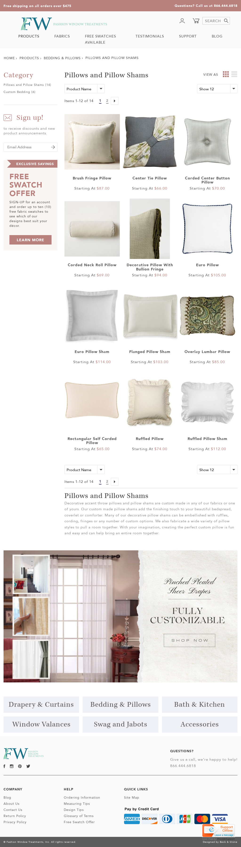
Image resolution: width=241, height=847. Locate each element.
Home (9, 58)
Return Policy (15, 815)
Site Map (131, 797)
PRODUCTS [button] (28, 36)
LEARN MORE (30, 240)
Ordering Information (82, 797)
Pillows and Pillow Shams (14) (27, 84)
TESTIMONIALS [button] (150, 36)
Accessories (200, 724)
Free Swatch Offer (79, 822)
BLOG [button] (217, 36)
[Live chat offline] (218, 830)
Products (29, 58)
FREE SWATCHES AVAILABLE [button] (100, 39)
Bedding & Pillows (62, 58)
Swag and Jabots (120, 724)
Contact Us (13, 809)
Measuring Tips (77, 803)
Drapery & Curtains (41, 704)
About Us (12, 803)
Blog (7, 797)
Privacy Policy (15, 822)
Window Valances (41, 724)
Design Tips (74, 809)
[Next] (115, 101)
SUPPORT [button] (188, 36)
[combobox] (216, 21)
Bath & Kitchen (199, 704)
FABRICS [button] (62, 36)
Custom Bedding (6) (20, 91)
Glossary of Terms (79, 815)
